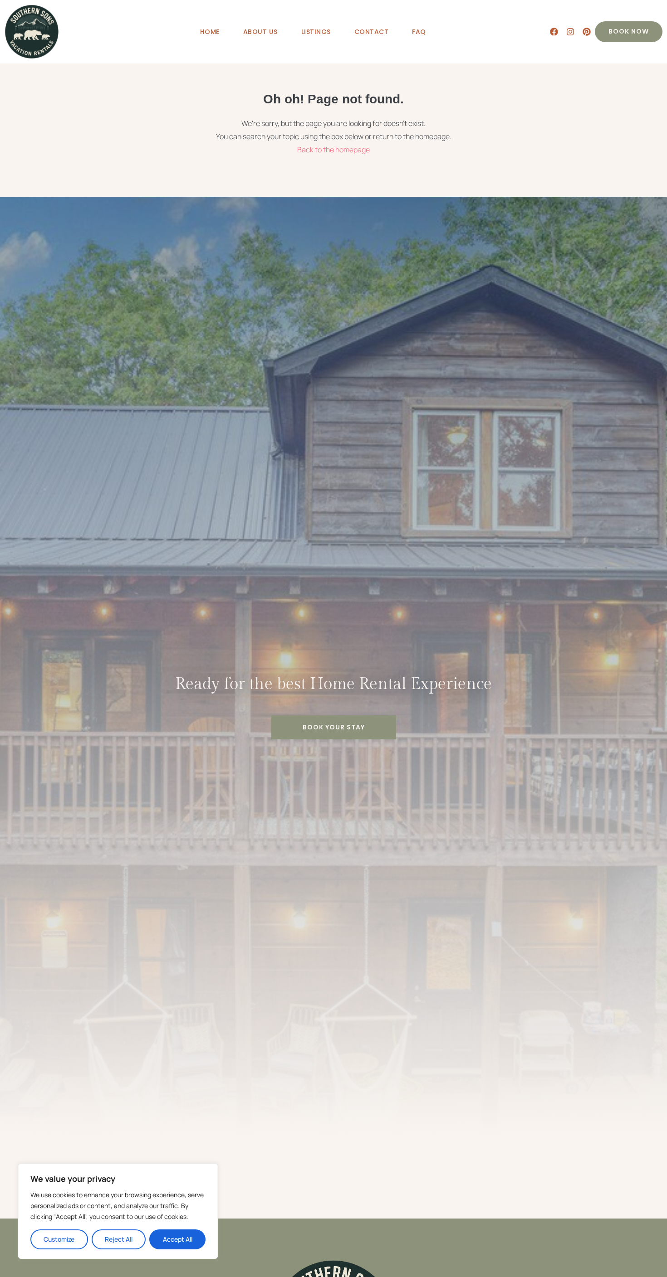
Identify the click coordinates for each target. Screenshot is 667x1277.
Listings (316, 31)
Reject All (118, 1239)
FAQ (419, 31)
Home (210, 31)
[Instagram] (570, 32)
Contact (371, 31)
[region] (118, 1211)
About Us (260, 31)
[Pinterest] (587, 32)
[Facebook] (554, 32)
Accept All (177, 1239)
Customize (59, 1239)
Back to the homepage (333, 150)
